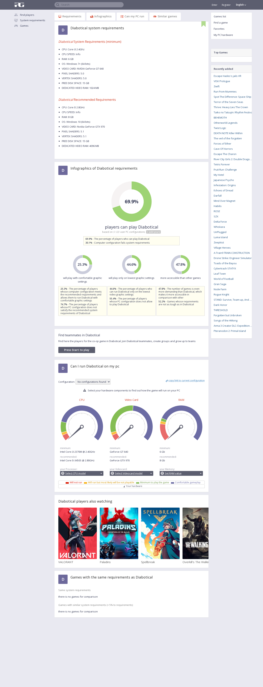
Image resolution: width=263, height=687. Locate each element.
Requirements (71, 16)
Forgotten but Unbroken (228, 315)
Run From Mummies (225, 91)
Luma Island (221, 237)
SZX (216, 216)
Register (226, 5)
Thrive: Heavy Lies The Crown (231, 107)
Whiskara (219, 227)
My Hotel (219, 175)
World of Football (224, 279)
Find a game (221, 22)
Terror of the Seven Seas (228, 102)
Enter (214, 5)
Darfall (218, 195)
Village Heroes (222, 247)
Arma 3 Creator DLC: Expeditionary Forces (234, 325)
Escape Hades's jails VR (227, 76)
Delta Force (220, 221)
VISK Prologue (222, 81)
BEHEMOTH (220, 117)
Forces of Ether (222, 143)
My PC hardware (223, 35)
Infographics (102, 16)
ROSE (217, 211)
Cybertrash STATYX (225, 268)
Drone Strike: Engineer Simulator (233, 258)
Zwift (216, 86)
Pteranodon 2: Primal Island (230, 331)
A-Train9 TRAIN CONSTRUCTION (232, 253)
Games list (220, 16)
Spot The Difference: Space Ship (232, 96)
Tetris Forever (222, 164)
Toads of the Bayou (225, 263)
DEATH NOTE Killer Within (228, 133)
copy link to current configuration (186, 380)
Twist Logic (220, 128)
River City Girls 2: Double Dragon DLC (234, 159)
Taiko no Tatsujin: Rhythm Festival (233, 112)
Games (24, 25)
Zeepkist (219, 242)
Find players (27, 15)
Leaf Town (220, 273)
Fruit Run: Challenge (225, 169)
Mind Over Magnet (224, 201)
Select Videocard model (128, 473)
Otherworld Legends (226, 122)
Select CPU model (75, 473)
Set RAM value (173, 473)
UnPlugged (220, 232)
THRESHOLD (221, 310)
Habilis (218, 206)
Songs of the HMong (225, 320)
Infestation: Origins (225, 185)
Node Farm (220, 289)
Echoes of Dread (223, 190)
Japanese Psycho (224, 180)
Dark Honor (220, 305)
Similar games (167, 16)
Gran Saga (220, 284)
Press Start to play (76, 350)
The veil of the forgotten (228, 138)
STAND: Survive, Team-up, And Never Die (234, 299)
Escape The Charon (225, 154)
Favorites (219, 28)
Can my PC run (134, 16)
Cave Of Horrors (223, 149)
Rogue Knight (221, 294)
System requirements (32, 20)
